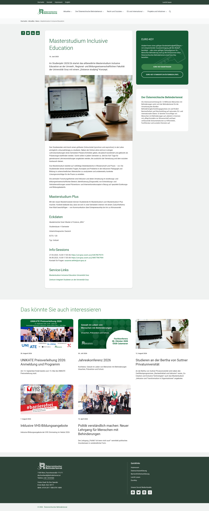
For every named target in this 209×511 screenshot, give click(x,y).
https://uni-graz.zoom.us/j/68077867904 (87, 258)
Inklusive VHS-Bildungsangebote (44, 425)
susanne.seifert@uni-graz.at (75, 260)
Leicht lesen (167, 2)
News (37, 21)
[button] (23, 33)
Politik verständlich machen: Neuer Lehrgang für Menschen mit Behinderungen (103, 430)
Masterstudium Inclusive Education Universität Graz (69, 275)
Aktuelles (31, 21)
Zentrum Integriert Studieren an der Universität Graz (69, 280)
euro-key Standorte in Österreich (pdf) (162, 74)
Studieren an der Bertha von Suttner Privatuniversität (162, 362)
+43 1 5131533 (48, 478)
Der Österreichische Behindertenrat (162, 97)
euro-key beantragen (162, 67)
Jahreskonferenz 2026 (94, 360)
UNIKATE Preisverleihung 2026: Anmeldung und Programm (43, 362)
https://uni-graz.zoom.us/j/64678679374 (87, 255)
